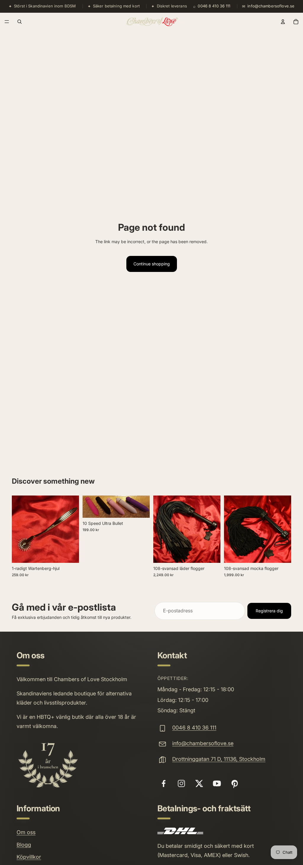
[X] (199, 783)
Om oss (26, 832)
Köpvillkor (29, 857)
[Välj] (282, 553)
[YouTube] (217, 783)
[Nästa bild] (143, 506)
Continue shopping (151, 263)
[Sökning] (19, 21)
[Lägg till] (70, 553)
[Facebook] (163, 783)
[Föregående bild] (89, 506)
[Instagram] (181, 783)
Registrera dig (269, 610)
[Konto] (282, 21)
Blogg (24, 845)
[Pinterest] (234, 783)
